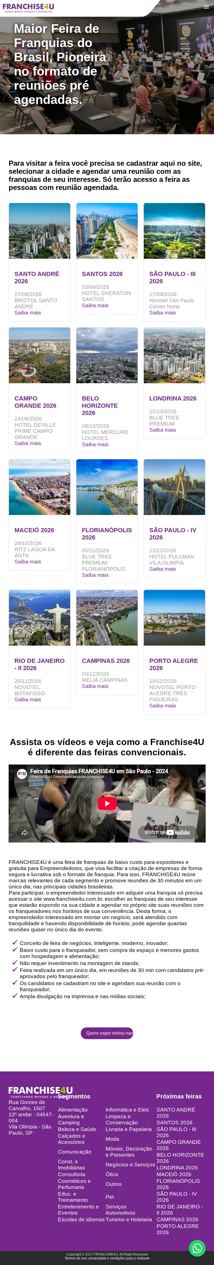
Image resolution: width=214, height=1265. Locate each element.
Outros (114, 1184)
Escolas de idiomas (81, 1219)
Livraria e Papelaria (129, 1129)
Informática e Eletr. (128, 1110)
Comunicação (74, 1152)
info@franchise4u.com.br (39, 1139)
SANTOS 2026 (175, 1122)
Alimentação (73, 1110)
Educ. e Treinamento (73, 1197)
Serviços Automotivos (120, 1210)
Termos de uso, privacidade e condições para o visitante (107, 1258)
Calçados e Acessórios (71, 1139)
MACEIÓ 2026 (174, 1174)
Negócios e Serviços (130, 1165)
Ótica (112, 1174)
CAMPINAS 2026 (177, 1219)
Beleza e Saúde (77, 1129)
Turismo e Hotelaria (129, 1219)
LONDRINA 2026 (177, 1168)
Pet (110, 1197)
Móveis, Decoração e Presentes (129, 1152)
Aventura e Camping (71, 1119)
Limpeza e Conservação (122, 1119)
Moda (112, 1139)
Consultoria (71, 1174)
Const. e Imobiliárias (71, 1165)
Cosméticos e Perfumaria (74, 1184)
